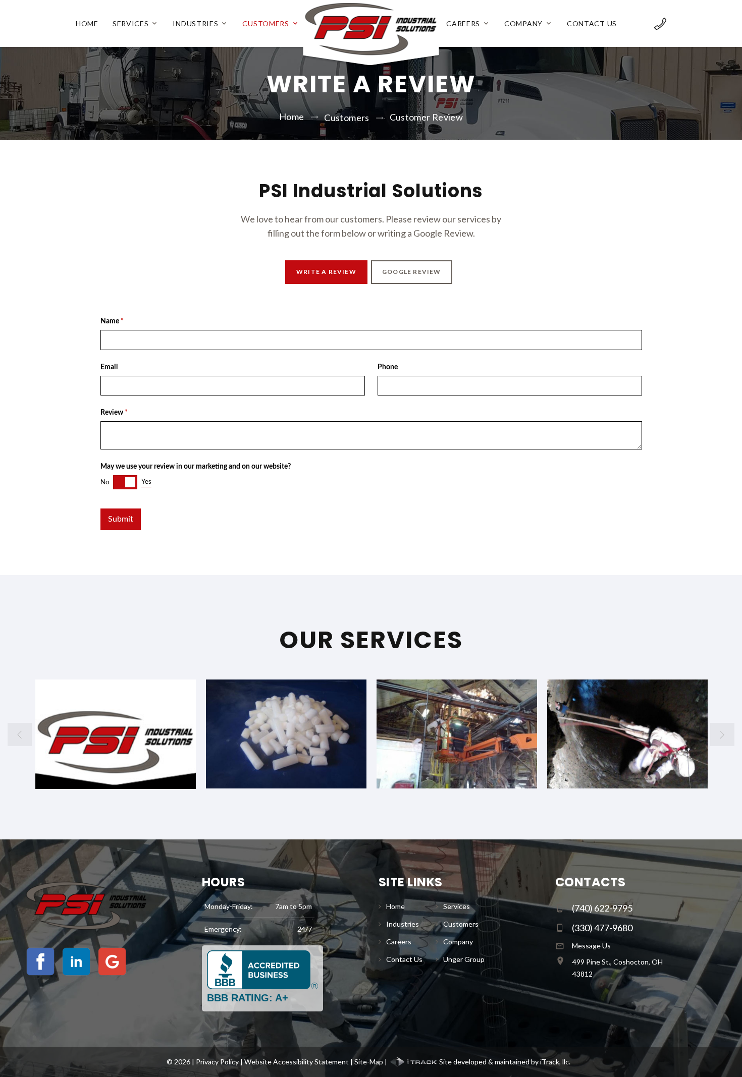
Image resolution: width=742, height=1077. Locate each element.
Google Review (411, 271)
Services (131, 24)
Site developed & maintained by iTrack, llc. (504, 1061)
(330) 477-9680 (602, 927)
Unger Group (464, 959)
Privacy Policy (217, 1061)
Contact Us (592, 24)
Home (87, 24)
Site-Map (368, 1061)
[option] (121, 733)
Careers (463, 24)
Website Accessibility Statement (296, 1061)
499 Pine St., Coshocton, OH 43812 (617, 967)
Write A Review (326, 271)
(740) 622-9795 (602, 908)
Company (523, 24)
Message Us (591, 945)
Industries (195, 24)
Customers (265, 24)
